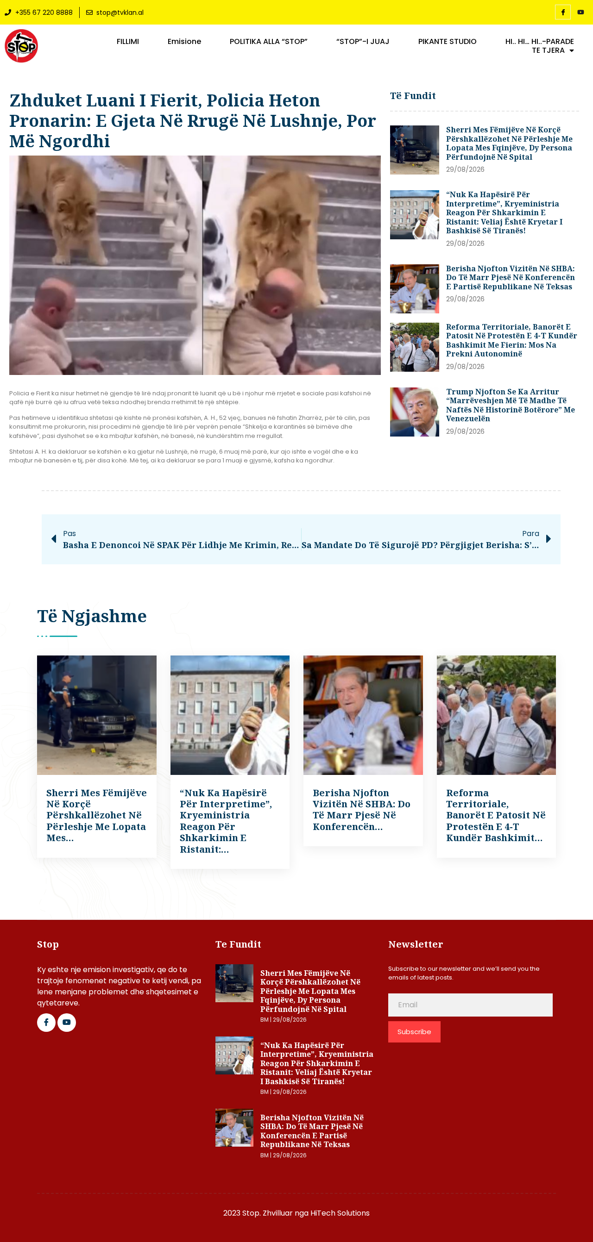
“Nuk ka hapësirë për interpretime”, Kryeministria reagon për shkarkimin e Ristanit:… (226, 820)
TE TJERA (548, 50)
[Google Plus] (66, 1022)
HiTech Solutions (340, 1213)
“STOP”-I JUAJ (363, 41)
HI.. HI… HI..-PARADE (539, 41)
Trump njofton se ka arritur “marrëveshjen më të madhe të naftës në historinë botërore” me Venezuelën (510, 405)
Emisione (184, 41)
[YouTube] (580, 12)
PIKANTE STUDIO (447, 41)
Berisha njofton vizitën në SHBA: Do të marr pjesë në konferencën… (361, 809)
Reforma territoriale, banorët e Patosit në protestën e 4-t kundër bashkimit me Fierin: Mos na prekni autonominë (511, 340)
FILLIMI (128, 41)
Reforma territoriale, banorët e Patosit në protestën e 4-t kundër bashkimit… (496, 815)
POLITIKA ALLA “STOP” (269, 41)
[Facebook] (563, 12)
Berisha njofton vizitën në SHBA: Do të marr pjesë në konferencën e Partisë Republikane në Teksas (510, 277)
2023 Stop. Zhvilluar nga (266, 1213)
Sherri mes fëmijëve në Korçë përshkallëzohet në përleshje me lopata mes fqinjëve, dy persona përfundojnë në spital (509, 143)
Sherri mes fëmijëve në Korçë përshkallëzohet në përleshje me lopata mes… (96, 815)
